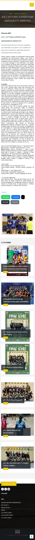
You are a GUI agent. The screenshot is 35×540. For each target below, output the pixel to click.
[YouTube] (8, 489)
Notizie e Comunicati (20, 13)
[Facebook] (2, 489)
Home (10, 13)
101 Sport (25, 535)
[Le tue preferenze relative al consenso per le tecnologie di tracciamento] (31, 536)
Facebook (16, 197)
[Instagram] (5, 489)
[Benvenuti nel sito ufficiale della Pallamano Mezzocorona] (10, 5)
